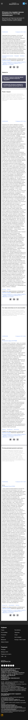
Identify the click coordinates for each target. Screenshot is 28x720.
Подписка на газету (6, 654)
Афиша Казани (4, 642)
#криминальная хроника (7, 55)
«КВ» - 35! (3, 656)
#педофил (16, 55)
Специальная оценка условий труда (9, 705)
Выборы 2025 (4, 651)
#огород (4, 289)
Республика (18, 630)
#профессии (10, 429)
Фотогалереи (18, 637)
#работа (4, 429)
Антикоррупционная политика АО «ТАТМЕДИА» (11, 706)
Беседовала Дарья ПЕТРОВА (9, 340)
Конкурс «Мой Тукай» (20, 639)
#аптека (17, 605)
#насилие (4, 57)
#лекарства (5, 605)
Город (2, 630)
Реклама (3, 649)
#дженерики (12, 605)
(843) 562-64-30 (11, 675)
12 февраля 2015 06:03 (20, 336)
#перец (8, 289)
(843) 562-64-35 (15, 678)
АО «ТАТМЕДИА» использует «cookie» (9, 699)
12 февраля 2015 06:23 (20, 31)
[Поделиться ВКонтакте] (14, 67)
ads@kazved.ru (5, 679)
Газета (2, 637)
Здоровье (17, 632)
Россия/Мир (4, 632)
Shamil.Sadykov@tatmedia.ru (8, 670)
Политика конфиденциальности (8, 704)
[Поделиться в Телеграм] (17, 67)
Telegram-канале (6, 60)
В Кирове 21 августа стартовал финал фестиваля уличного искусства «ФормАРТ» (13, 78)
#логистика (16, 429)
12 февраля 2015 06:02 (20, 481)
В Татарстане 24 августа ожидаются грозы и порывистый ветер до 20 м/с (13, 85)
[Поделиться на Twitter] (10, 67)
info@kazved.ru (5, 676)
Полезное (5, 32)
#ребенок (22, 55)
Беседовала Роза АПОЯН (8, 486)
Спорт (16, 634)
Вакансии (3, 639)
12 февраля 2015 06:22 (20, 121)
